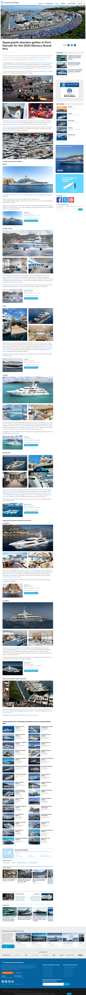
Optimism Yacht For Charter (46, 791)
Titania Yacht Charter (68, 974)
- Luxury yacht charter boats (13, 2)
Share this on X (72, 45)
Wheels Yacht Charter (68, 968)
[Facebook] (59, 200)
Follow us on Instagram (9, 981)
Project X (35, 943)
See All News (60, 77)
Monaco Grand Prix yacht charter (28, 709)
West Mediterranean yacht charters (12, 577)
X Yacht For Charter (20, 774)
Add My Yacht (10, 984)
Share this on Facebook (68, 45)
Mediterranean (31, 856)
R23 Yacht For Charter (21, 766)
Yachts (40, 3)
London (3, 976)
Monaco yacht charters (10, 127)
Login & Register (82, 1)
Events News (9, 6)
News (56, 3)
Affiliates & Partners (19, 984)
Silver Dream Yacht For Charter (46, 815)
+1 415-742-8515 (18, 977)
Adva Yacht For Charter (45, 839)
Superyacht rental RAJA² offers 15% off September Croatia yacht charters (74, 63)
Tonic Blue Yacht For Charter (21, 807)
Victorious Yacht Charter (69, 970)
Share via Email (75, 45)
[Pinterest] (71, 200)
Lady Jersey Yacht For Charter (47, 831)
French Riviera (19, 856)
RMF (26, 495)
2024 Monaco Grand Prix (38, 60)
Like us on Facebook (3, 981)
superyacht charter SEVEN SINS (11, 491)
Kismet (81, 943)
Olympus (27, 663)
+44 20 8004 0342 (7, 977)
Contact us (18, 972)
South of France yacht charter (14, 282)
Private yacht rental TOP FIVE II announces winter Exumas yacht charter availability (75, 70)
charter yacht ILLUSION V (24, 570)
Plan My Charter (7, 972)
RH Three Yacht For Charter (20, 751)
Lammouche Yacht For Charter (47, 759)
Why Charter (71, 3)
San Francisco (18, 976)
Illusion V (27, 585)
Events (63, 3)
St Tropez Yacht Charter (48, 967)
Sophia (26, 212)
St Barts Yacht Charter (48, 970)
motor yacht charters (18, 124)
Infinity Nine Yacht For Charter (21, 839)
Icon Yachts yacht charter (45, 346)
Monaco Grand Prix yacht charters (11, 64)
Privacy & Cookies (81, 990)
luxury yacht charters (14, 121)
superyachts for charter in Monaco (29, 715)
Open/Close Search (84, 3)
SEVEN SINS (71, 120)
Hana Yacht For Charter (45, 823)
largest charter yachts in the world (44, 63)
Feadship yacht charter (9, 648)
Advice (80, 3)
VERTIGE (70, 113)
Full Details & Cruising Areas (31, 220)
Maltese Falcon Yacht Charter (69, 967)
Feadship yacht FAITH (17, 195)
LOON (26, 359)
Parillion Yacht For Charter (46, 751)
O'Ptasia (18, 943)
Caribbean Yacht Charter (48, 976)
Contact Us (4, 984)
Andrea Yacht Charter (68, 972)
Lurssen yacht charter (19, 279)
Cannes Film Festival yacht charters (12, 122)
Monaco (17, 855)
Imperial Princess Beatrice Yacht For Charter (20, 792)
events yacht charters (9, 573)
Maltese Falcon (68, 943)
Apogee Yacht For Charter (20, 735)
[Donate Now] (69, 90)
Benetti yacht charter (42, 570)
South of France (44, 855)
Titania (26, 437)
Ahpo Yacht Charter (68, 976)
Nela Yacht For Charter (19, 831)
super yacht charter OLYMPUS (24, 649)
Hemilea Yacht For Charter (46, 783)
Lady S (49, 943)
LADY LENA (33, 495)
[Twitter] (65, 200)
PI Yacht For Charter (46, 766)
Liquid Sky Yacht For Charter (21, 759)
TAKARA (70, 106)
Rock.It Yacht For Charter (20, 727)
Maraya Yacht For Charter (46, 735)
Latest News (59, 52)
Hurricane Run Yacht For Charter (47, 727)
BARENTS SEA (71, 134)
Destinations (49, 3)
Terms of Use (74, 990)
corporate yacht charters (32, 427)
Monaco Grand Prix (33, 862)
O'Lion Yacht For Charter (45, 775)
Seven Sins (28, 504)
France (29, 855)
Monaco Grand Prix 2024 (22, 862)
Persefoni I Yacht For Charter (21, 743)
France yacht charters (20, 425)
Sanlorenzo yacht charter (15, 493)
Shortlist (73, 1)
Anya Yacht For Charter (19, 815)
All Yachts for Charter (7, 946)
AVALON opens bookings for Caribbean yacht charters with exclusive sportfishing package (75, 57)
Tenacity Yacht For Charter (46, 799)
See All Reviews (60, 142)
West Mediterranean (45, 856)
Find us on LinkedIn (12, 981)
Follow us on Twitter (6, 981)
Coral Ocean (28, 290)
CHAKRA (70, 127)
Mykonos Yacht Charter (48, 974)
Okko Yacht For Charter (19, 783)
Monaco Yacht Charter (48, 968)
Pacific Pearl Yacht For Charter (46, 807)
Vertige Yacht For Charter (46, 743)
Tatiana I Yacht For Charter (20, 823)
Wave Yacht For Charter (19, 799)
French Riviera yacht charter (44, 68)
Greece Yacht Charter (48, 972)
